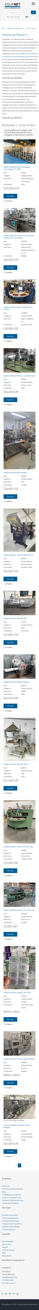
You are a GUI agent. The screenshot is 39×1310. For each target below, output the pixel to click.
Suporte (5, 1247)
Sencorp (28, 54)
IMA (23, 54)
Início (3, 28)
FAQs (4, 1253)
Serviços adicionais (8, 1229)
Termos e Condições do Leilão (12, 1200)
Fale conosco (6, 1244)
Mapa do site (6, 1256)
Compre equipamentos (10, 1218)
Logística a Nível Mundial (11, 1227)
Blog (4, 1192)
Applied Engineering (19, 56)
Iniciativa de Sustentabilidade (12, 1189)
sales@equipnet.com (9, 1277)
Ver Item (10, 196)
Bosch (19, 54)
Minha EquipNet (7, 1241)
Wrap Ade (8, 56)
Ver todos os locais (8, 1283)
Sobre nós (5, 1186)
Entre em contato (8, 1250)
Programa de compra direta (12, 1224)
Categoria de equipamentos (15, 28)
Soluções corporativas (10, 1215)
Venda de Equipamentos (10, 1221)
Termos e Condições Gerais (11, 1197)
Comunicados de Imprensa (11, 1195)
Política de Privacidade (10, 1203)
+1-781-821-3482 (8, 1280)
